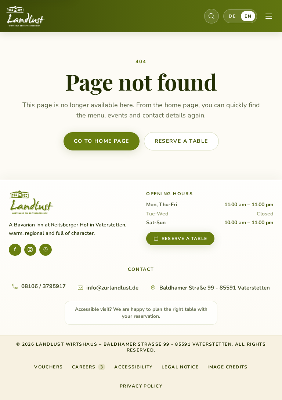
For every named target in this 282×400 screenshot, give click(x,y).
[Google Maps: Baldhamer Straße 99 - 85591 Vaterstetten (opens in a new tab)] (45, 250)
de (232, 16)
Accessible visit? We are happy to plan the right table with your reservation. (141, 313)
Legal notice (180, 367)
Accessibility (133, 367)
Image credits (227, 367)
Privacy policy (141, 386)
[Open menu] (268, 16)
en (248, 16)
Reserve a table (181, 141)
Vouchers (48, 368)
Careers (88, 367)
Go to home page (101, 141)
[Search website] (211, 16)
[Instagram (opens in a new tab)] (30, 250)
